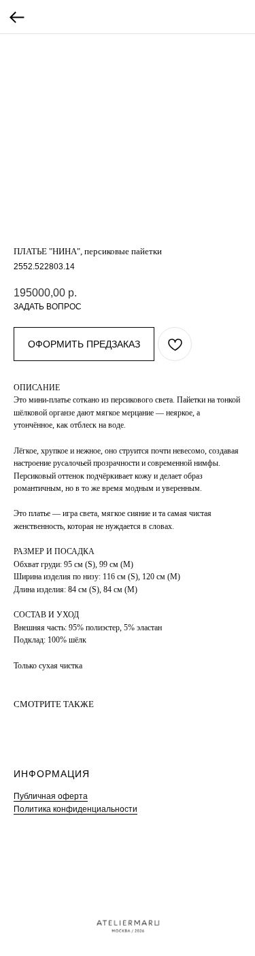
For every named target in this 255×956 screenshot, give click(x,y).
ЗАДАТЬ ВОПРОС (48, 306)
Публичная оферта (51, 796)
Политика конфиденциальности (75, 809)
